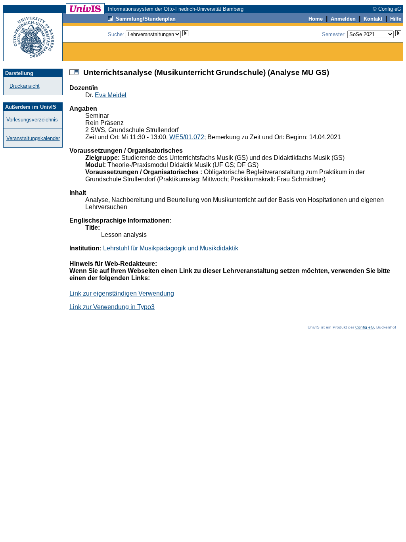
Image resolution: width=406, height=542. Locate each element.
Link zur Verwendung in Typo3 (112, 307)
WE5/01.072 (186, 137)
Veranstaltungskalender (33, 138)
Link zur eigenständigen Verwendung (121, 293)
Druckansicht (25, 86)
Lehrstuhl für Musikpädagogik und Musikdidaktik (170, 248)
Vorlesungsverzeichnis (32, 120)
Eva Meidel (110, 95)
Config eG (364, 327)
